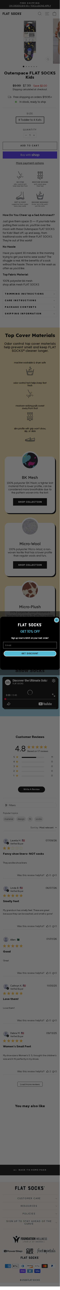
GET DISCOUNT (29, 653)
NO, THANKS (30, 661)
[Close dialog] (56, 620)
